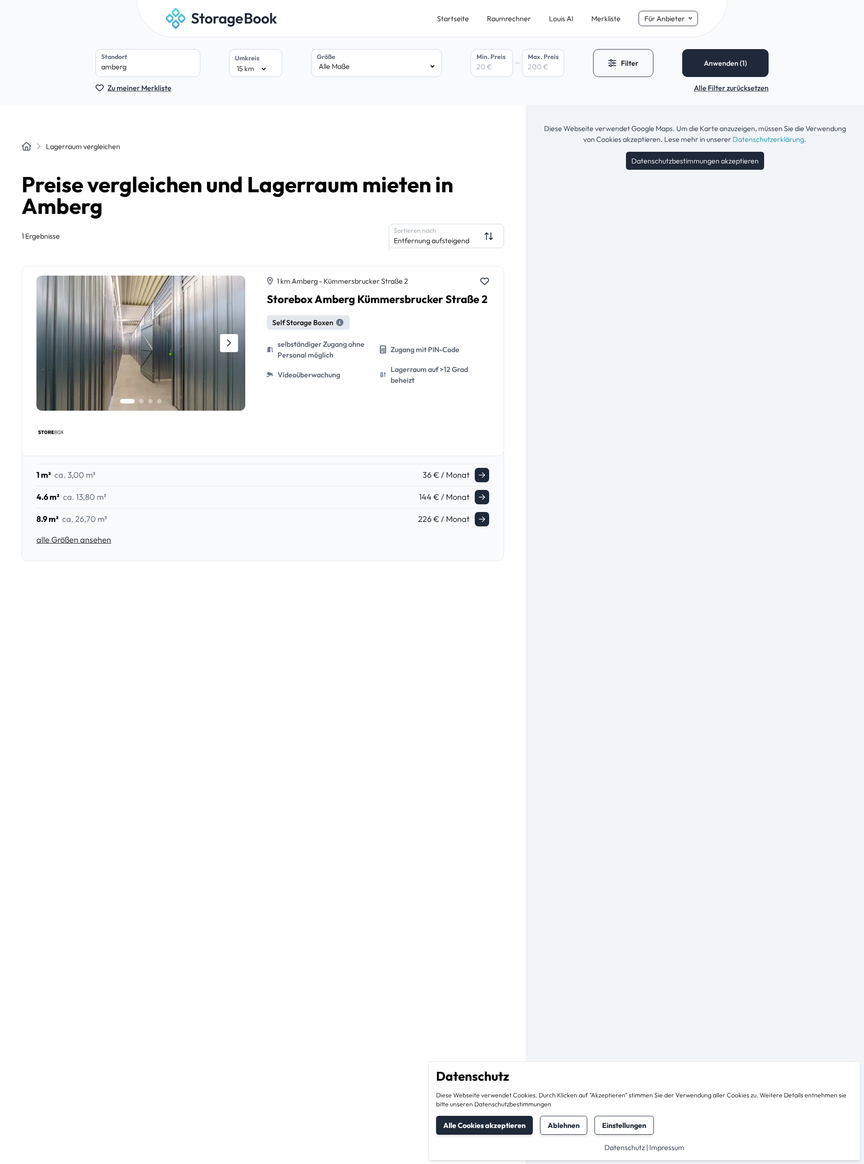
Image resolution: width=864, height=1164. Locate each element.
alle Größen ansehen (73, 539)
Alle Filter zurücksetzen (731, 87)
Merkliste (606, 18)
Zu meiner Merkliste (139, 87)
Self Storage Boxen (302, 322)
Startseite (453, 18)
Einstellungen (624, 1125)
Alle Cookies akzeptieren (484, 1125)
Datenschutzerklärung (768, 139)
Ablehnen (564, 1125)
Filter (630, 63)
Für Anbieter (664, 18)
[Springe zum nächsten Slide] (229, 343)
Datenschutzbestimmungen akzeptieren (695, 160)
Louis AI (561, 18)
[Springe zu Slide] (127, 401)
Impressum (666, 1147)
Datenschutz (624, 1147)
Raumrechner (509, 18)
